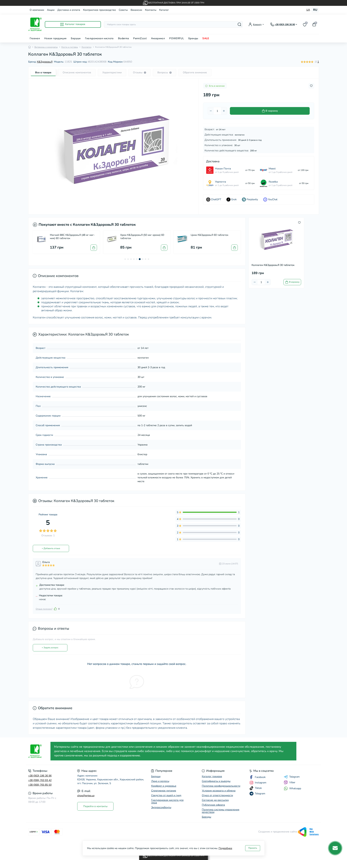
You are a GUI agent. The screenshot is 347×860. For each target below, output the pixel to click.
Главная (35, 38)
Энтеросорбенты (161, 807)
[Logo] (35, 24)
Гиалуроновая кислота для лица (167, 801)
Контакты (150, 10)
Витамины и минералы (46, 47)
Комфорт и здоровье (163, 786)
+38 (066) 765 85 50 (40, 785)
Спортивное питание (163, 790)
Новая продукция (55, 38)
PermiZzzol (140, 38)
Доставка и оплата (68, 10)
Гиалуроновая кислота (99, 38)
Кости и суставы (69, 47)
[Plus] (224, 111)
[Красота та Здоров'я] (38, 751)
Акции (50, 10)
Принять (252, 848)
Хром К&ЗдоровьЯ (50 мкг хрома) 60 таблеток (142, 236)
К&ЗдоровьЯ (44, 61)
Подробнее (225, 848)
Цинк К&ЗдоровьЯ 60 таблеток (209, 235)
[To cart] (94, 248)
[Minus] (211, 111)
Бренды (193, 38)
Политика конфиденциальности (221, 786)
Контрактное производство (99, 10)
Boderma (123, 38)
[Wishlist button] (311, 86)
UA (308, 9)
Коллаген (86, 47)
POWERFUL (176, 38)
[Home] (29, 47)
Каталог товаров (212, 776)
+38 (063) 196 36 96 (40, 775)
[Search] (239, 24)
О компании (37, 10)
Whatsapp (295, 788)
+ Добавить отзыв (51, 548)
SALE (205, 38)
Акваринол (158, 38)
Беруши (76, 38)
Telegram (294, 776)
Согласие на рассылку (215, 800)
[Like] (55, 608)
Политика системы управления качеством (220, 811)
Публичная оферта (213, 805)
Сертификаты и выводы (216, 781)
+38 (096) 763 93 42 (40, 780)
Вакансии (136, 10)
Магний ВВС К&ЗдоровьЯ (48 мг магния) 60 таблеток (72, 236)
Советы (123, 10)
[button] (125, 259)
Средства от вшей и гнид (166, 795)
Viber (292, 782)
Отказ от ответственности (217, 795)
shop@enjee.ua (85, 795)
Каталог (164, 10)
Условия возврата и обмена (219, 790)
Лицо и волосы (160, 781)
